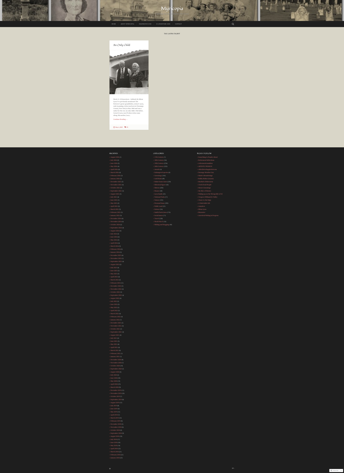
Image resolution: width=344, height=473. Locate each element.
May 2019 (114, 412)
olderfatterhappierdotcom (207, 169)
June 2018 (114, 442)
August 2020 (115, 372)
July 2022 (114, 301)
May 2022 (114, 307)
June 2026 (114, 163)
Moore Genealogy (204, 188)
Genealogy (158, 175)
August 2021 (115, 335)
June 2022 (114, 304)
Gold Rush (158, 179)
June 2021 (114, 341)
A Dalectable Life (204, 203)
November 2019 (116, 393)
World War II (158, 221)
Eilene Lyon (202, 209)
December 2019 (116, 390)
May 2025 (114, 203)
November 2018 (116, 427)
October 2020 (115, 366)
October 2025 (115, 188)
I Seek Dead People (204, 185)
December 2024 (116, 218)
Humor (156, 191)
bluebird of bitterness (205, 182)
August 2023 (115, 264)
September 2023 (116, 261)
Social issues (158, 215)
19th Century (159, 163)
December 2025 (116, 182)
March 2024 (115, 246)
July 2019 (114, 406)
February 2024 (115, 249)
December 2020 (116, 360)
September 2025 (116, 191)
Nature (156, 200)
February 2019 (115, 421)
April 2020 (114, 384)
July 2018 (114, 439)
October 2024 (115, 225)
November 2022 (116, 289)
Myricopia (172, 8)
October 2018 (115, 430)
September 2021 (116, 332)
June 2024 (114, 237)
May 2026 (114, 166)
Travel (156, 218)
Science (157, 209)
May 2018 (114, 445)
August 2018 (115, 436)
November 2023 (116, 258)
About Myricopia (127, 24)
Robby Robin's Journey (206, 179)
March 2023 (115, 280)
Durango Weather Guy (206, 172)
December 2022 (116, 286)
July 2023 (114, 268)
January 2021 (115, 356)
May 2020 (114, 381)
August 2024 (115, 231)
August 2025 (115, 194)
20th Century (159, 166)
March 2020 (115, 387)
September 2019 (116, 399)
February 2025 (115, 212)
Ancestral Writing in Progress (208, 215)
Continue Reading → (120, 119)
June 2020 (114, 378)
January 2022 (115, 320)
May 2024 (114, 240)
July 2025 (114, 197)
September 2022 (116, 295)
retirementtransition (205, 163)
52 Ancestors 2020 (163, 24)
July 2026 (114, 160)
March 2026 (115, 172)
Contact (178, 24)
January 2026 (115, 179)
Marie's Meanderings (205, 175)
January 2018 (115, 458)
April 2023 (114, 277)
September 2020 (116, 369)
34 (127, 127)
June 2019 (114, 409)
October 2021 (115, 329)
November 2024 (116, 221)
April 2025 (114, 206)
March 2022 (115, 313)
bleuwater (201, 212)
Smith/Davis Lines (160, 212)
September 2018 (116, 433)
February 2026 (115, 175)
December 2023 (116, 255)
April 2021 (114, 347)
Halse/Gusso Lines (160, 182)
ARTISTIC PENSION (205, 166)
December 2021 (116, 323)
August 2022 (115, 298)
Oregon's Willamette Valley (207, 197)
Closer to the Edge (204, 200)
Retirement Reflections (206, 160)
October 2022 (115, 292)
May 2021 (114, 344)
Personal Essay (159, 203)
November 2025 (116, 185)
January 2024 (115, 252)
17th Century (158, 157)
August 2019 (115, 402)
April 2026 (114, 169)
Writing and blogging (161, 225)
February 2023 (115, 283)
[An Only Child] (129, 72)
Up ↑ (233, 468)
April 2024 (114, 243)
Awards (156, 169)
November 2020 (116, 363)
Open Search (233, 24)
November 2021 (116, 326)
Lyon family (158, 194)
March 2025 (115, 209)
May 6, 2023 (119, 127)
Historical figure (160, 185)
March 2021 (115, 350)
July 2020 (114, 375)
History (157, 188)
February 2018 (115, 455)
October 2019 (115, 396)
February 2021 (115, 353)
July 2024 (114, 234)
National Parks (159, 197)
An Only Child (121, 45)
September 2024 (116, 228)
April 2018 (114, 448)
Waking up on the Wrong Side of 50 (210, 194)
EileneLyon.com (145, 24)
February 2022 (115, 317)
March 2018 (115, 452)
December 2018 (116, 424)
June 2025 (114, 200)
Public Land (158, 206)
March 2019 (115, 418)
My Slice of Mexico (204, 191)
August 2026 (115, 157)
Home (114, 24)
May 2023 (114, 274)
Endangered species (161, 172)
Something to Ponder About (208, 157)
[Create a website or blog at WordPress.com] (110, 469)
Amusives (201, 206)
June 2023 (114, 271)
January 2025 (115, 215)
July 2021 (114, 338)
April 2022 (114, 310)
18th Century (159, 160)
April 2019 (114, 415)
